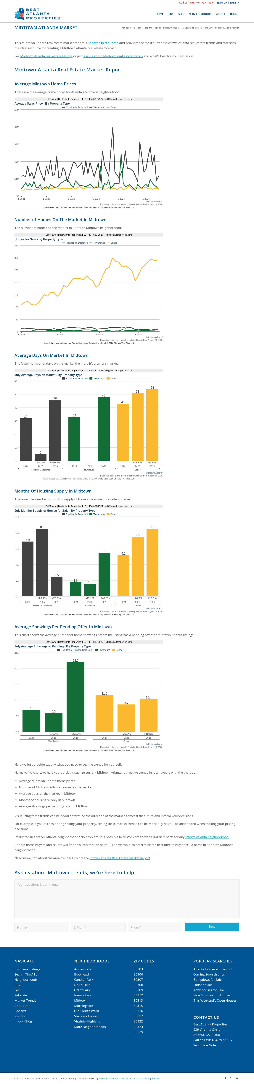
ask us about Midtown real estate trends (113, 56)
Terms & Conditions (109, 1078)
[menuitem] (159, 14)
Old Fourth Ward (86, 1011)
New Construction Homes (212, 995)
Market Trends (25, 1000)
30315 (138, 1005)
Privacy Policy (128, 1078)
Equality (156, 1078)
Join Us (20, 1016)
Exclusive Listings (27, 969)
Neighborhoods (26, 979)
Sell (17, 990)
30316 (138, 1011)
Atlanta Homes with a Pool (212, 969)
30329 (138, 1032)
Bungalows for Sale (207, 979)
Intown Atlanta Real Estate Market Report (120, 858)
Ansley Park (82, 969)
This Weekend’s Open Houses (215, 1000)
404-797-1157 (204, 2)
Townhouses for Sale (209, 990)
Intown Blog (23, 1021)
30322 (138, 1021)
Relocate (21, 995)
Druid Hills (82, 985)
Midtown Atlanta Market (46, 27)
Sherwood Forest (86, 1016)
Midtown (80, 1000)
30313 (138, 1000)
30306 (138, 974)
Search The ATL (26, 974)
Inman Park (82, 995)
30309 (138, 990)
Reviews (20, 1011)
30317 (138, 1016)
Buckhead (81, 974)
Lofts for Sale (203, 985)
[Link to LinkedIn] (236, 1078)
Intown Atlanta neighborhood (207, 837)
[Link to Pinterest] (231, 1078)
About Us (21, 1005)
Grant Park (82, 990)
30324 (138, 1027)
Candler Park (83, 979)
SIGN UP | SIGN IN (228, 2)
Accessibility (143, 1078)
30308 (138, 985)
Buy (17, 985)
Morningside (83, 1005)
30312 (138, 995)
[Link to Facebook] (225, 1078)
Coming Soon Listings (209, 974)
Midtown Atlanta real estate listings (46, 56)
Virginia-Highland (87, 1021)
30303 (138, 969)
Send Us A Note (204, 1045)
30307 (138, 979)
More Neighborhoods (90, 1027)
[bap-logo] (38, 14)
